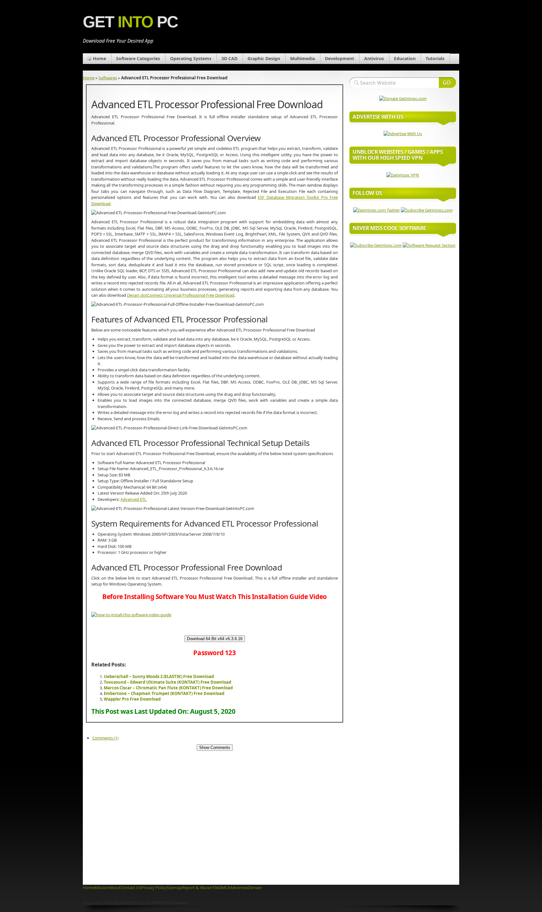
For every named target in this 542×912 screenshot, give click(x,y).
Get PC (130, 22)
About (114, 887)
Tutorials (435, 58)
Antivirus (374, 58)
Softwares (107, 78)
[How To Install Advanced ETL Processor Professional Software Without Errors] (131, 615)
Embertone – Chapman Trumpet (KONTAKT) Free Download (164, 693)
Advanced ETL (133, 499)
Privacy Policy (154, 887)
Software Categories (138, 58)
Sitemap (174, 887)
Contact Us (130, 887)
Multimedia (302, 58)
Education (405, 58)
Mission (101, 887)
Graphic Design (263, 58)
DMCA (224, 887)
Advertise (239, 887)
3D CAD (229, 58)
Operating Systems (190, 58)
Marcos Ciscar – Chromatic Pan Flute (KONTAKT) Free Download (168, 688)
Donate (255, 887)
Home (99, 58)
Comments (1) (105, 738)
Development (339, 58)
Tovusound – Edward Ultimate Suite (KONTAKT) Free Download (167, 682)
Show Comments (214, 747)
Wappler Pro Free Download (132, 699)
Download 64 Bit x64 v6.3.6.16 (214, 638)
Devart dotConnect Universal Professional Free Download (180, 295)
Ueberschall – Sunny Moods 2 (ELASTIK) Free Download (159, 676)
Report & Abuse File (200, 887)
